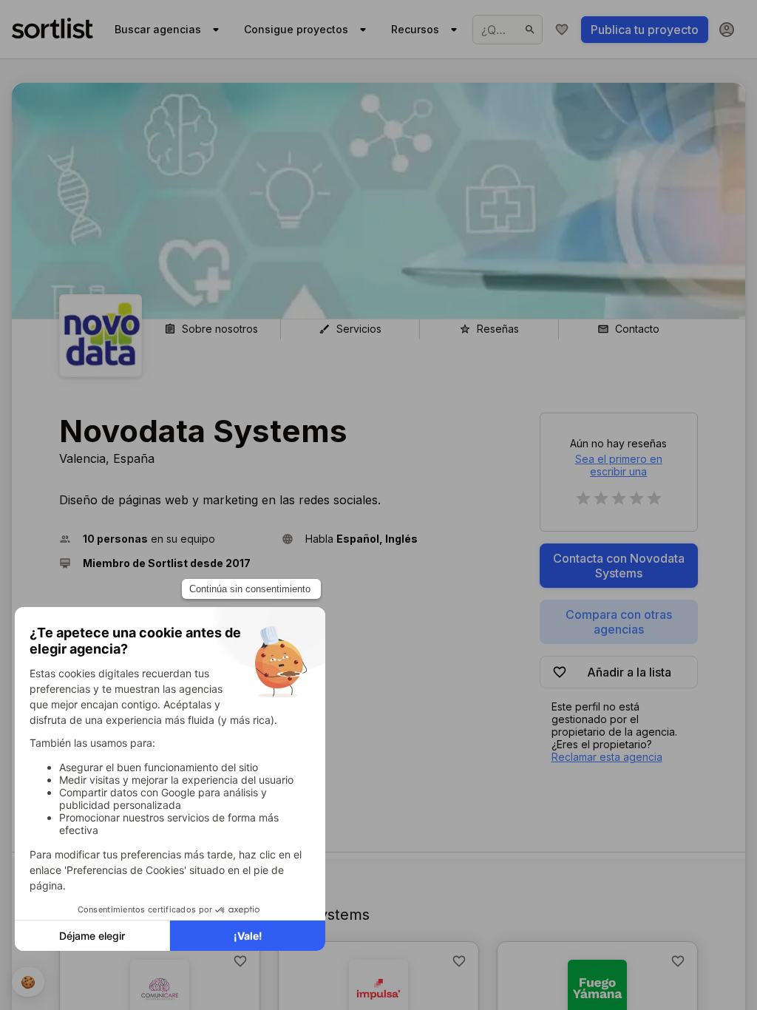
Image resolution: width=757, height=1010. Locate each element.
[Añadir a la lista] (240, 961)
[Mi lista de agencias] (561, 29)
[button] (164, 538)
